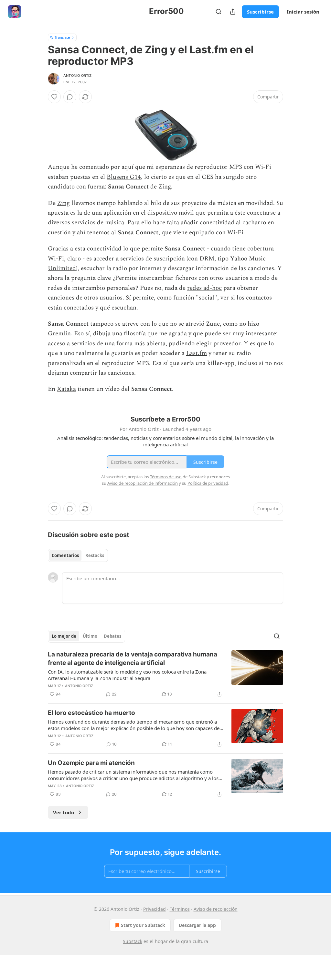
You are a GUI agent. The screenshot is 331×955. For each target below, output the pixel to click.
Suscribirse (260, 11)
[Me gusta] (54, 96)
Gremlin (59, 333)
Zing (63, 203)
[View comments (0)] (69, 96)
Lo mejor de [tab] (64, 636)
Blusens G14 (124, 177)
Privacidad (154, 909)
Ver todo (63, 812)
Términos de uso (166, 477)
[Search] (218, 11)
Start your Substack (143, 925)
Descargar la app (197, 925)
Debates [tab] (112, 636)
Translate (62, 37)
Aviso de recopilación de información (142, 483)
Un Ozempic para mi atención (91, 763)
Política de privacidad (207, 483)
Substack (132, 941)
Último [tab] (90, 636)
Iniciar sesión (303, 11)
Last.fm (196, 353)
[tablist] (78, 555)
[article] (165, 674)
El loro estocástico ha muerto (91, 712)
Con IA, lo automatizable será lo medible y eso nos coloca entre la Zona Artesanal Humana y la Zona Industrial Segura (127, 674)
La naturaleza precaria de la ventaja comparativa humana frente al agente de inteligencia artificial (132, 658)
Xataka (66, 389)
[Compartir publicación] (232, 11)
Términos (180, 909)
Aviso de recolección (216, 909)
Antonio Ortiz (77, 75)
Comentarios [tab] (65, 555)
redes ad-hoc (204, 288)
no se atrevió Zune (195, 324)
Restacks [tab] (94, 555)
